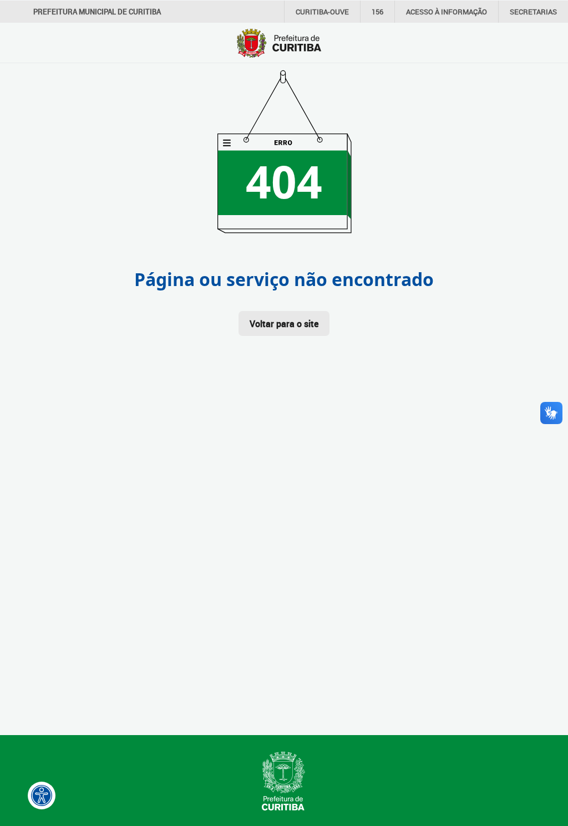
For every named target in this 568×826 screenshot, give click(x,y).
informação (446, 12)
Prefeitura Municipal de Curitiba (97, 12)
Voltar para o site (284, 324)
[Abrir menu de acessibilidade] (41, 795)
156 (377, 12)
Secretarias (533, 12)
